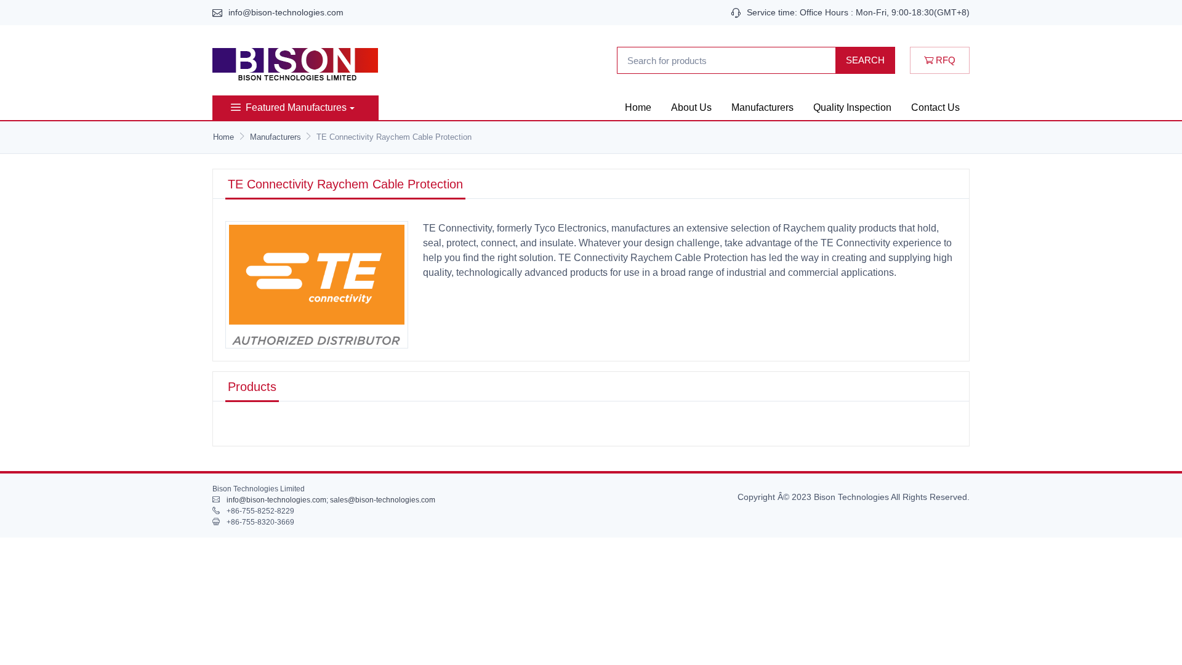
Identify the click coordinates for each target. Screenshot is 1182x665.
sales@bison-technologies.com (382, 500)
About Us (691, 107)
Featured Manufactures (296, 107)
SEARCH (865, 60)
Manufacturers (762, 107)
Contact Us (935, 107)
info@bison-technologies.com (286, 12)
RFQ (944, 60)
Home (638, 107)
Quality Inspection (852, 107)
